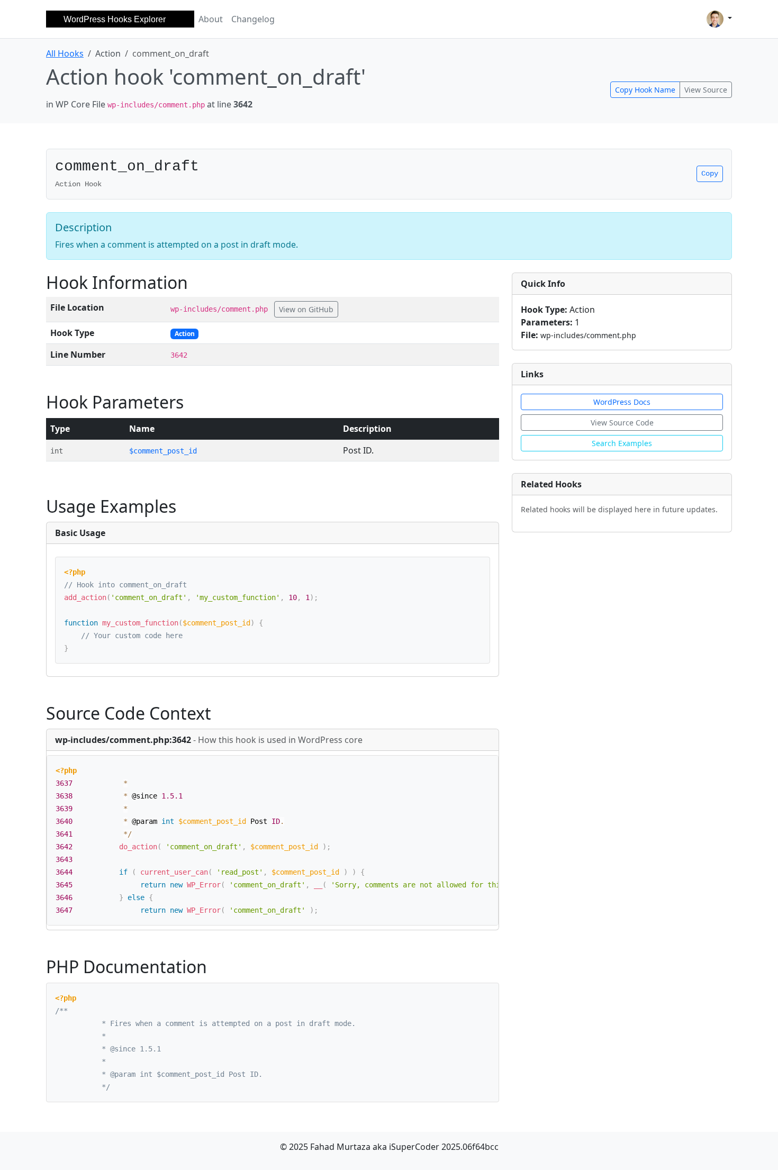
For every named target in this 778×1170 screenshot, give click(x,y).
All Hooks (65, 53)
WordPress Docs (621, 402)
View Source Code (622, 423)
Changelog (253, 19)
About (210, 19)
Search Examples (622, 443)
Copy (709, 173)
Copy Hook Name (645, 90)
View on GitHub (306, 309)
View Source (705, 90)
